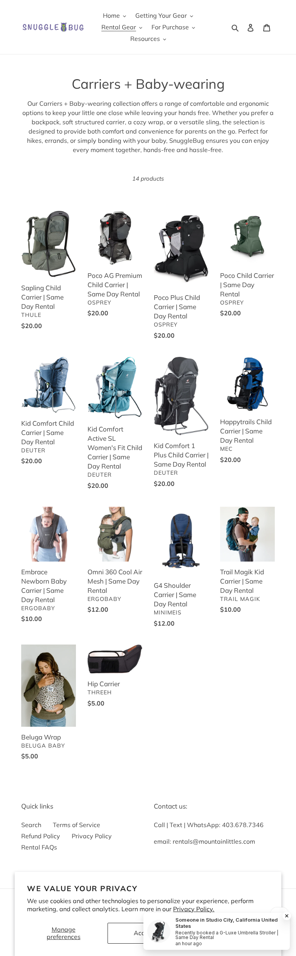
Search (31, 825)
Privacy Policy (92, 836)
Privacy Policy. (193, 909)
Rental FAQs (39, 847)
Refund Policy (40, 836)
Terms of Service (76, 825)
